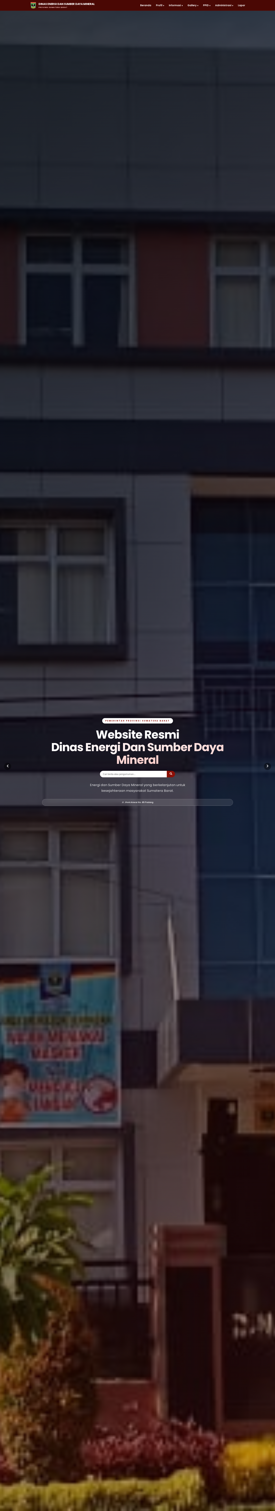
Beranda (145, 5)
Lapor (241, 5)
